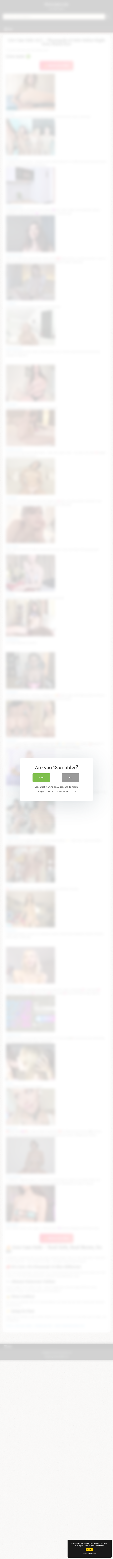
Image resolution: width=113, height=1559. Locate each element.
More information (89, 1553)
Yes (41, 777)
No (70, 777)
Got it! (89, 1550)
